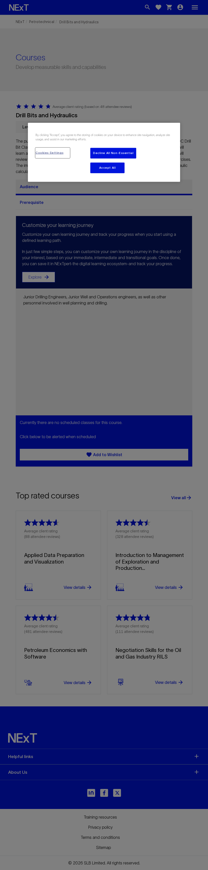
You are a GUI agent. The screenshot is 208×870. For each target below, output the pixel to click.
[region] (104, 152)
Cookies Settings (49, 152)
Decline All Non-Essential (113, 152)
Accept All (107, 167)
